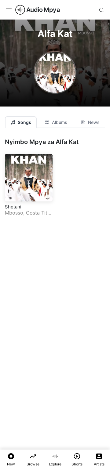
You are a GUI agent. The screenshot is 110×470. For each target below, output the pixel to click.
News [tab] (94, 122)
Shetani (13, 207)
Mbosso (14, 213)
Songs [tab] (24, 122)
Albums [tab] (59, 122)
